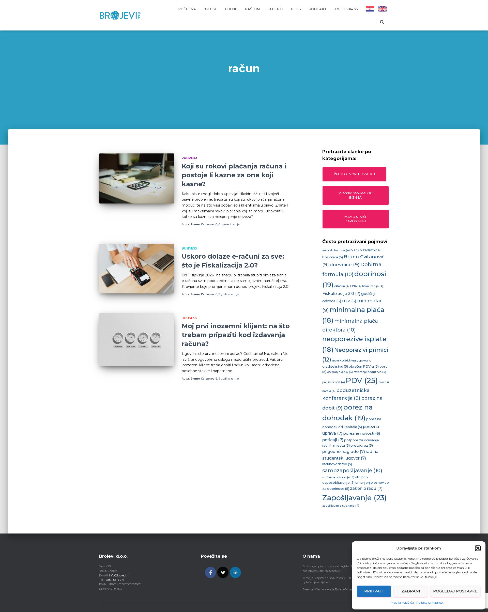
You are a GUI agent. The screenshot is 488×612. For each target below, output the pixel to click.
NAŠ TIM (252, 9)
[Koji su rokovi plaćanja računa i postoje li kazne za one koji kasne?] (136, 178)
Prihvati (374, 591)
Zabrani (410, 591)
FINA (355, 286)
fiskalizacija (372, 286)
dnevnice (345, 265)
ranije (229, 224)
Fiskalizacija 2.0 (341, 293)
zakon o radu (366, 488)
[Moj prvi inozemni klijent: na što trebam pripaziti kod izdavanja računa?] (136, 339)
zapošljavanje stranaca (340, 505)
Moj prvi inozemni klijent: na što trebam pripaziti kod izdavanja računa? (236, 335)
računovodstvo (337, 464)
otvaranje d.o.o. (340, 372)
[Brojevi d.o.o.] (120, 15)
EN (382, 9)
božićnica (332, 257)
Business (189, 248)
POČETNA (187, 9)
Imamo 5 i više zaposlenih (355, 219)
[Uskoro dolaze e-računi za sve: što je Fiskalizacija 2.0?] (136, 269)
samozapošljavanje (352, 470)
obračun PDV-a (364, 366)
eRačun (341, 286)
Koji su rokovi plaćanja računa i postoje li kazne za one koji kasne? (234, 175)
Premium (189, 158)
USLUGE (210, 9)
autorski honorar (336, 250)
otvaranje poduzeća (370, 372)
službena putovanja (338, 477)
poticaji (332, 439)
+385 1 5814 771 (346, 9)
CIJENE (231, 9)
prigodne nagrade (343, 451)
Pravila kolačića (402, 602)
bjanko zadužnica (367, 250)
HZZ (349, 301)
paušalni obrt (333, 382)
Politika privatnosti (430, 602)
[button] (477, 548)
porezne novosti (361, 433)
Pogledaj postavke (455, 591)
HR (369, 9)
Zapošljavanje (354, 497)
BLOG (296, 9)
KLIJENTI (275, 9)
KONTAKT (318, 9)
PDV (362, 380)
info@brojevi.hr (119, 575)
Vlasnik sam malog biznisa (356, 195)
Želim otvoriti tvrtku (354, 174)
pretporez (361, 445)
